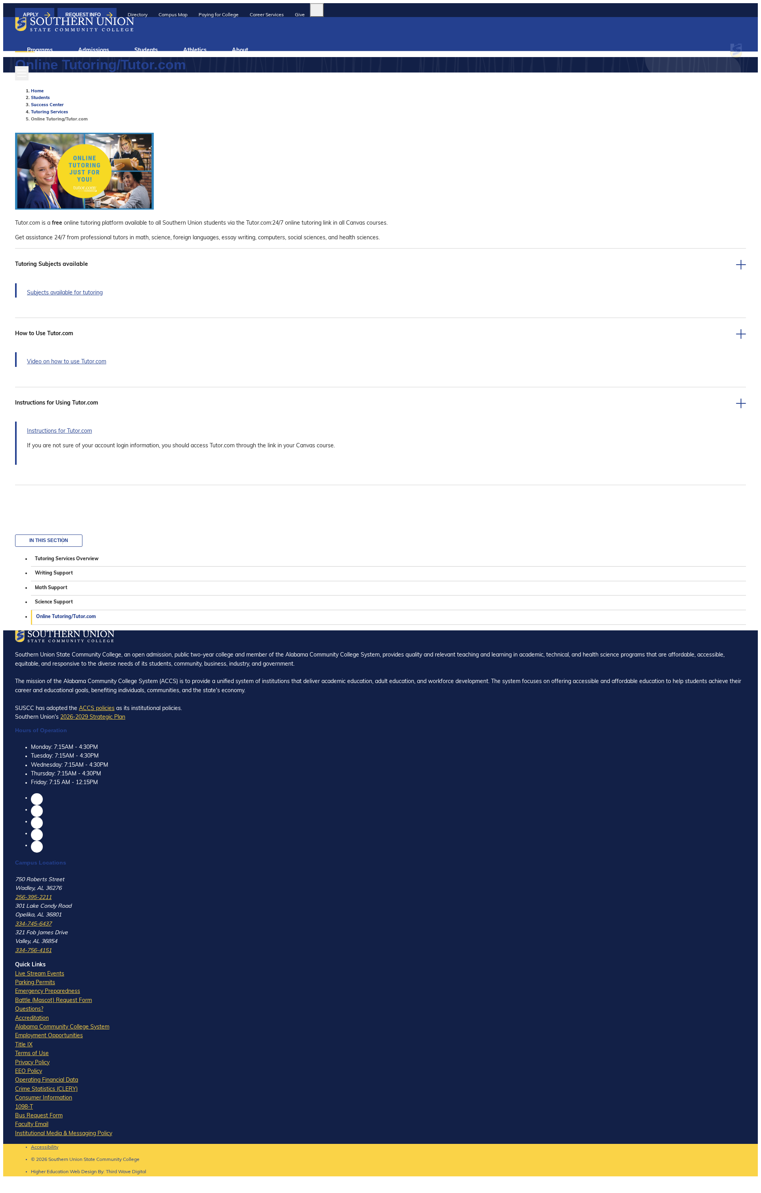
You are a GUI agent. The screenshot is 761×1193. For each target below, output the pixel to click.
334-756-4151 (33, 951)
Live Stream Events (39, 974)
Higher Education (50, 1172)
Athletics (195, 50)
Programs (40, 50)
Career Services (267, 15)
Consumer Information (43, 1098)
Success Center (47, 105)
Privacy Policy (32, 1063)
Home (37, 91)
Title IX (24, 1045)
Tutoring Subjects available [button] (51, 264)
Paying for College (219, 15)
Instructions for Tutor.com (59, 431)
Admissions (93, 50)
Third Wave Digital (126, 1172)
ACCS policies (97, 709)
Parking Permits (35, 983)
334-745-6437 (33, 924)
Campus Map (173, 15)
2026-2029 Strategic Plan (92, 717)
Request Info (83, 14)
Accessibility (44, 1147)
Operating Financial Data (46, 1080)
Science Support (54, 602)
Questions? (29, 1009)
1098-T (24, 1107)
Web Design (83, 1172)
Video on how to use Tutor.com (66, 362)
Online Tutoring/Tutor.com (66, 617)
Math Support (51, 588)
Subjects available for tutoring (65, 293)
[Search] (317, 10)
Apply (30, 14)
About (240, 50)
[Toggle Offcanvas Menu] (22, 73)
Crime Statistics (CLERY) (46, 1089)
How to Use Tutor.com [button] (44, 334)
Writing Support (54, 573)
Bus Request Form (39, 1116)
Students (146, 50)
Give (300, 15)
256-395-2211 (33, 898)
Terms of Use (32, 1054)
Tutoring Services (49, 112)
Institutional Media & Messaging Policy (63, 1134)
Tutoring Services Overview (67, 559)
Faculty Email (31, 1125)
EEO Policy (28, 1072)
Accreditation (32, 1018)
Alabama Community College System (62, 1027)
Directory (137, 15)
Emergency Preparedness (47, 991)
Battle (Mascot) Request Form (53, 1001)
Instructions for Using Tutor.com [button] (56, 403)
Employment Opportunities (49, 1036)
